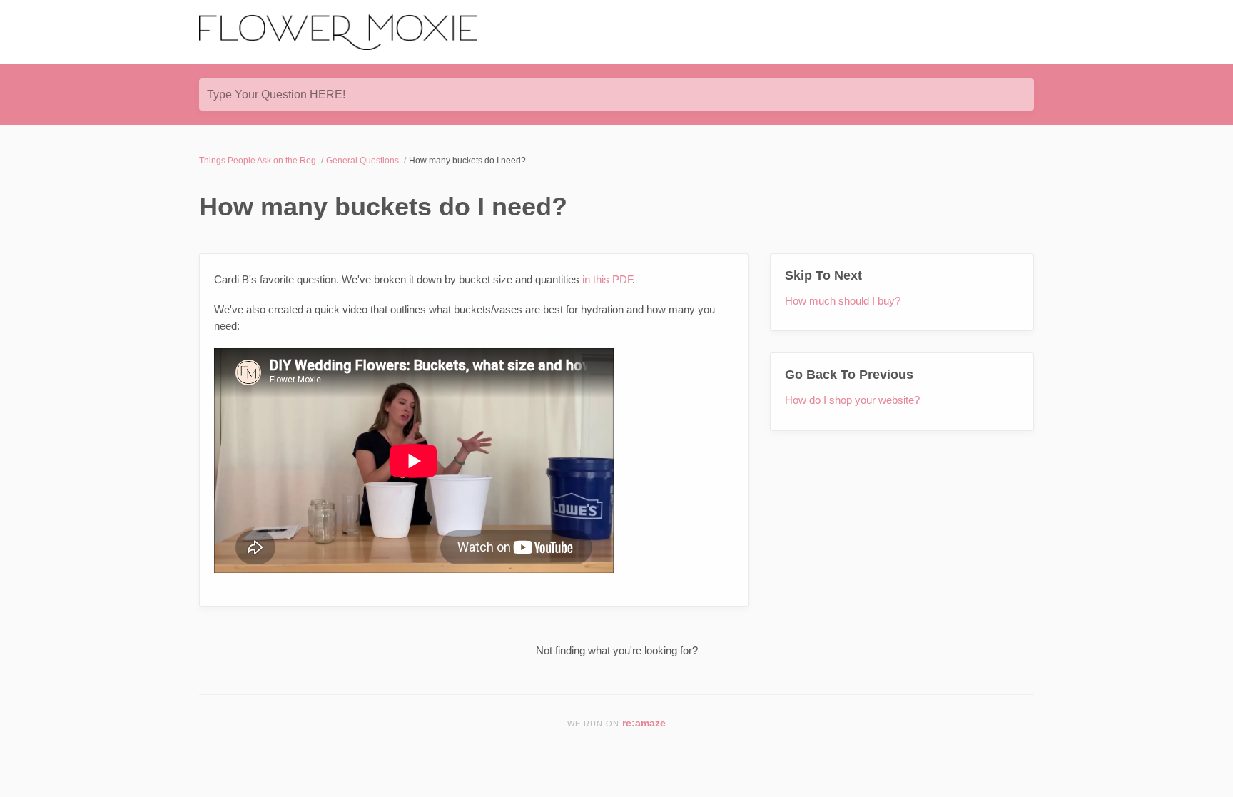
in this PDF (607, 279)
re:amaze (644, 723)
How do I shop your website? (852, 400)
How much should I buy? (842, 301)
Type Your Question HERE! (276, 94)
